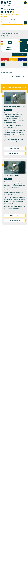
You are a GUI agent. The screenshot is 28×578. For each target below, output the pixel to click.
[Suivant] (25, 64)
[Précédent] (3, 64)
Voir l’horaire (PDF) (17, 153)
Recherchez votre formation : (9, 19)
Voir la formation (18, 148)
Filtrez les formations (19, 54)
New (25, 76)
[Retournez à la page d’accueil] (9, 3)
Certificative (16, 76)
